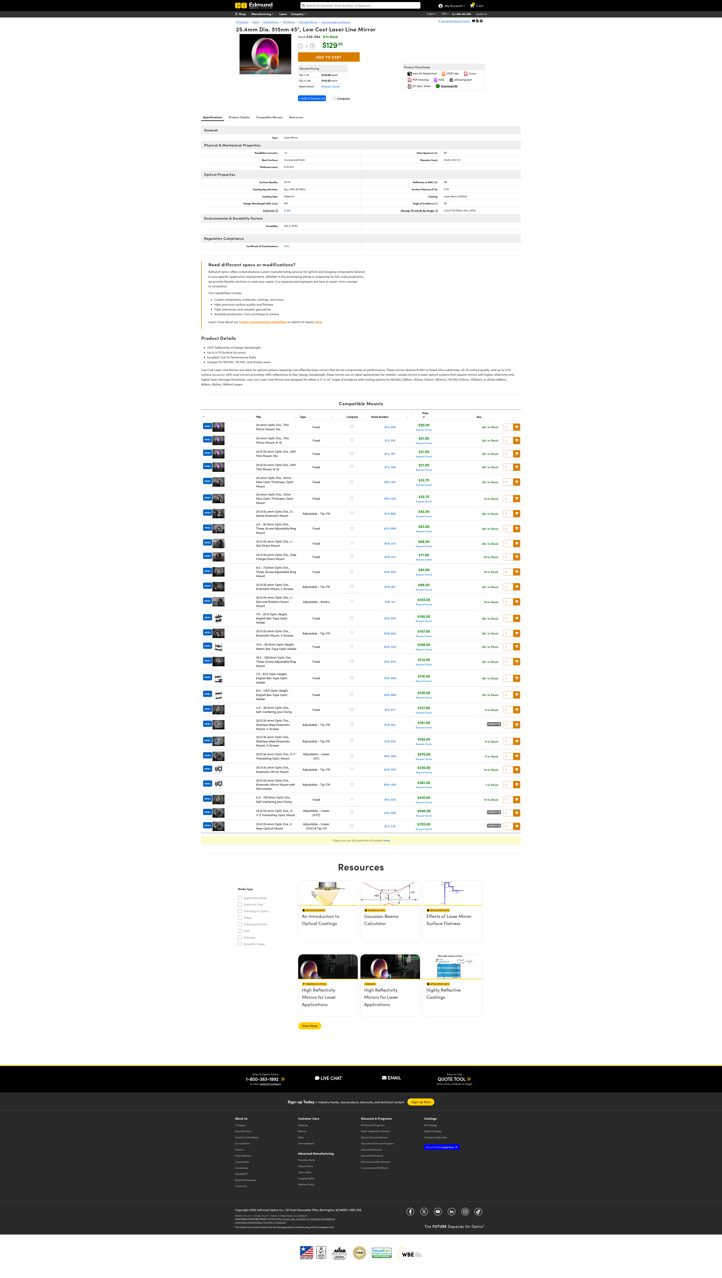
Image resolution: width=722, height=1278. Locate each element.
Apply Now (440, 1147)
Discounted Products (372, 1155)
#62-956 (390, 756)
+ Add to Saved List (312, 98)
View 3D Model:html (424, 73)
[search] (360, 5)
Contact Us (481, 13)
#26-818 (390, 741)
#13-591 (390, 440)
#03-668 (390, 528)
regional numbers (270, 1084)
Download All (449, 86)
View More (309, 1026)
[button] (464, 14)
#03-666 (390, 695)
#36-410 (390, 543)
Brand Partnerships (245, 1180)
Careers (239, 1149)
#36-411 (390, 602)
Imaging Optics (306, 1178)
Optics (255, 22)
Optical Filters (305, 1166)
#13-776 (390, 826)
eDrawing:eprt (463, 79)
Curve (472, 73)
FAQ (247, 931)
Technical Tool (253, 904)
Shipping (303, 1125)
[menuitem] (244, 14)
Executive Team (243, 1131)
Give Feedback (306, 1143)
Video (247, 918)
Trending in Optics (256, 911)
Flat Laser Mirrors (308, 22)
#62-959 (390, 813)
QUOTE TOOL (452, 1079)
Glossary (250, 937)
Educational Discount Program (377, 1143)
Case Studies (242, 1161)
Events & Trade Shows (247, 1137)
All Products (242, 22)
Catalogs (430, 1125)
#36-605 (390, 572)
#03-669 (390, 678)
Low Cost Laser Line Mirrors (336, 22)
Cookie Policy (261, 1215)
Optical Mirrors (271, 22)
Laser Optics (305, 1172)
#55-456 (390, 784)
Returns (302, 1131)
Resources (296, 117)
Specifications (212, 117)
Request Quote (331, 86)
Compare (343, 98)
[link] (478, 3)
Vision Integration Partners (375, 1131)
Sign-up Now (421, 1102)
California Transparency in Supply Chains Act (260, 1222)
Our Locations (242, 1143)
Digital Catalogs (433, 1131)
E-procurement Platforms (374, 1167)
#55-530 (390, 647)
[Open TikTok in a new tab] (478, 1213)
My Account (453, 6)
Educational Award (371, 1149)
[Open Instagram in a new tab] (465, 1213)
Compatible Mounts (269, 117)
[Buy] (516, 427)
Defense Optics (306, 1184)
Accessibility (301, 1215)
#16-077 (390, 710)
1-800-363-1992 (463, 13)
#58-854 (390, 633)
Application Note (255, 898)
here (387, 840)
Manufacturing (261, 14)
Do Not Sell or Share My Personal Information (308, 1219)
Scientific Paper (254, 944)
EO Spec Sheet (421, 86)
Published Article (255, 924)
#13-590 (390, 427)
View (286, 246)
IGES (441, 79)
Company (297, 14)
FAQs (301, 1137)
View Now (328, 927)
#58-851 (390, 587)
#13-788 (390, 467)
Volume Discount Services (374, 1137)
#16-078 (390, 799)
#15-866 (390, 513)
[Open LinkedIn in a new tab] (451, 1213)
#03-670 (390, 661)
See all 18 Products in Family (455, 21)
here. (318, 322)
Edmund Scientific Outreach (376, 1161)
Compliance (241, 1167)
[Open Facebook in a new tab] (410, 1213)
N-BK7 (287, 210)
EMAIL (394, 1078)
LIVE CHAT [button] (331, 1078)
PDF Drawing (420, 79)
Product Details (239, 117)
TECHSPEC (241, 1174)
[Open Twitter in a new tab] (424, 1213)
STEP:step (452, 73)
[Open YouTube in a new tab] (437, 1213)
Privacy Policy (243, 1215)
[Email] (473, 21)
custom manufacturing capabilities (263, 322)
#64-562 (390, 498)
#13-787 (390, 454)
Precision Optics (306, 1159)
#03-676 (390, 618)
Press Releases (243, 1155)
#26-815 (390, 725)
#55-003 (390, 769)
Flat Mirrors (289, 22)
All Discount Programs (373, 1125)
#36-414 (390, 557)
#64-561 (390, 482)
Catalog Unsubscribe (435, 1137)
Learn (283, 14)
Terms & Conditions (281, 1215)
